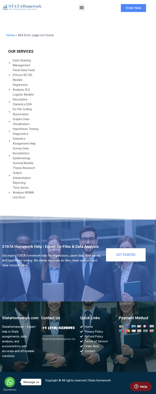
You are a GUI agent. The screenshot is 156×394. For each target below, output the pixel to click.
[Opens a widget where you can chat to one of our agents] (141, 387)
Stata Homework (99, 380)
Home (10, 35)
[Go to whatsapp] (10, 382)
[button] (81, 7)
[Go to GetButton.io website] (9, 390)
